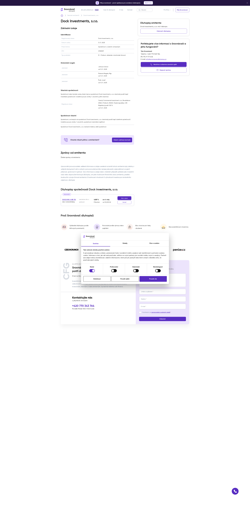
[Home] (62, 15)
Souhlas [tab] (96, 243)
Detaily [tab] (125, 243)
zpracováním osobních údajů (160, 312)
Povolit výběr (124, 279)
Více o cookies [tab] (154, 243)
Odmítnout (97, 279)
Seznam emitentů (73, 15)
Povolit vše (153, 279)
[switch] (114, 270)
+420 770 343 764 (83, 305)
